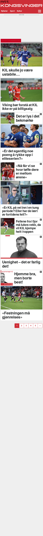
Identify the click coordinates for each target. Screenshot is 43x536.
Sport (12, 11)
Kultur (19, 11)
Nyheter (4, 11)
